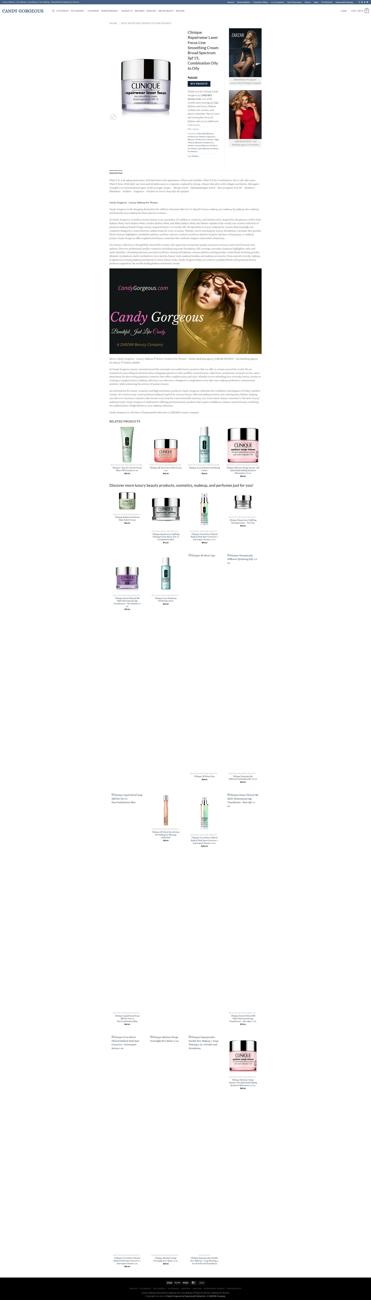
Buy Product (199, 83)
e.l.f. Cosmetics (277, 2)
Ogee (316, 2)
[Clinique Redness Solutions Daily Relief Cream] (127, 501)
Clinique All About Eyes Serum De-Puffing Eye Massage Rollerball (166, 834)
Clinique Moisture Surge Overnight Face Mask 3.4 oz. (165, 1259)
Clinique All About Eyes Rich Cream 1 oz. (166, 469)
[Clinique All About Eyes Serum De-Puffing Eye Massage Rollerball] (166, 810)
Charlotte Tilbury (260, 2)
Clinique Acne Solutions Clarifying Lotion (204, 469)
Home (113, 23)
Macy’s (308, 2)
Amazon (230, 2)
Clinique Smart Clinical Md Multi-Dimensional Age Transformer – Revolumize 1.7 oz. (127, 602)
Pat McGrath (327, 2)
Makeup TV (126, 11)
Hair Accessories (294, 2)
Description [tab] (115, 173)
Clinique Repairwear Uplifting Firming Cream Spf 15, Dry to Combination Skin (165, 537)
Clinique (195, 156)
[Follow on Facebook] (359, 2)
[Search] (53, 11)
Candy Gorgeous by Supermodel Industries (186, 1296)
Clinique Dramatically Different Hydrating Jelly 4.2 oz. (243, 777)
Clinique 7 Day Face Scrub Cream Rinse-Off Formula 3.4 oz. (127, 469)
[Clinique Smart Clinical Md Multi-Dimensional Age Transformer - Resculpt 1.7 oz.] (243, 902)
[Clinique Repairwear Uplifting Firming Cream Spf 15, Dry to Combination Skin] (166, 509)
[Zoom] (113, 117)
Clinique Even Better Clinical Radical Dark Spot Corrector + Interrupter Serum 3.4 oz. (204, 840)
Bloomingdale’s (243, 2)
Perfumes (139, 11)
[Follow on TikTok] (364, 2)
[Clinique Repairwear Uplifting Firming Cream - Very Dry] (243, 502)
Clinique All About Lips (204, 776)
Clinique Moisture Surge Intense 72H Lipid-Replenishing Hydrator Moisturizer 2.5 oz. (243, 470)
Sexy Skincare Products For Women (146, 23)
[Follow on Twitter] (367, 2)
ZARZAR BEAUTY (166, 11)
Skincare (151, 11)
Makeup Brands (109, 11)
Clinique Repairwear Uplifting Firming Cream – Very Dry (243, 521)
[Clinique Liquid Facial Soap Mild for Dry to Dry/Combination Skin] (127, 902)
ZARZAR (212, 1296)
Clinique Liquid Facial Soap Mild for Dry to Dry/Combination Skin (127, 1018)
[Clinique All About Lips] (204, 662)
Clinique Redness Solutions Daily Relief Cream (127, 518)
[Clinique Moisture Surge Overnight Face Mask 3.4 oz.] (166, 1144)
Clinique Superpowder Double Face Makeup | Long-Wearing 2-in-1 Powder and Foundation (204, 1260)
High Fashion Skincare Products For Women (203, 142)
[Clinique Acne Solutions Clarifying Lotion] (166, 573)
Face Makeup (77, 11)
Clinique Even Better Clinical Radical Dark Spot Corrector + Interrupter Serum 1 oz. (127, 1260)
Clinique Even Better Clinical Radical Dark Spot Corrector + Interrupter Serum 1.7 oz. (204, 537)
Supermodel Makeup (344, 2)
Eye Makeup (63, 11)
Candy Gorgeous (22, 11)
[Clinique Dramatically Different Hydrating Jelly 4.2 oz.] (243, 662)
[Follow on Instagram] (362, 2)
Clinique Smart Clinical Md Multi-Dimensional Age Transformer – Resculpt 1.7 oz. (243, 1018)
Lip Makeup (93, 11)
